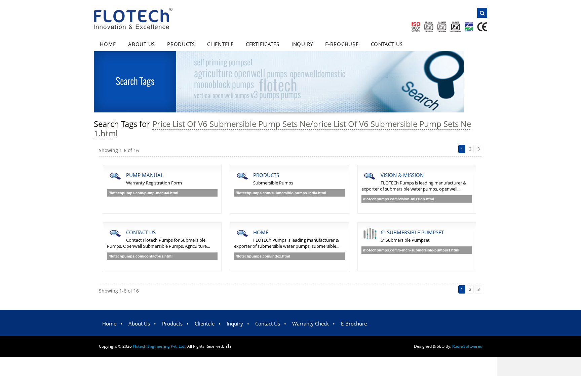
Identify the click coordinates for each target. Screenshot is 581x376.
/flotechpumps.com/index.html (263, 256)
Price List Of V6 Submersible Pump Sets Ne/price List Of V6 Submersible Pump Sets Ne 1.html (282, 128)
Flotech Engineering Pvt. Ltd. (159, 346)
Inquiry (302, 44)
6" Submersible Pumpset (412, 232)
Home (108, 44)
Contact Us (387, 44)
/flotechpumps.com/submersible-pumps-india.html (281, 193)
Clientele (220, 44)
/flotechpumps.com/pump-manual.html (143, 193)
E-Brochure (342, 44)
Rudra (467, 346)
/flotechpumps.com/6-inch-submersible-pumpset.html (411, 250)
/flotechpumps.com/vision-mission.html (398, 199)
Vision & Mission (402, 175)
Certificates (262, 44)
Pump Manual (144, 175)
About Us (141, 44)
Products (181, 44)
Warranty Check (310, 323)
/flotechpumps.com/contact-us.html (140, 256)
